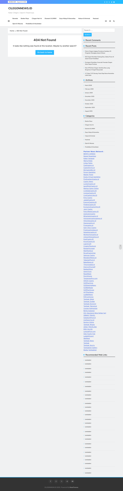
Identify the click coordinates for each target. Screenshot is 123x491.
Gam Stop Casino (90, 228)
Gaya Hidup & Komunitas (67, 18)
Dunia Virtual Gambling (92, 177)
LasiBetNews (88, 295)
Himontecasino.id (90, 221)
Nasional (96, 18)
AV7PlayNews (88, 292)
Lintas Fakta (88, 163)
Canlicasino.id (89, 165)
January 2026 (89, 93)
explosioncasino (89, 214)
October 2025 (89, 104)
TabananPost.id (89, 260)
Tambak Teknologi (90, 306)
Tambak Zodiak (89, 301)
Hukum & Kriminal (84, 18)
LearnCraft (87, 244)
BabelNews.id (88, 262)
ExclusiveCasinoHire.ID (92, 207)
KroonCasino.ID (89, 241)
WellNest (87, 338)
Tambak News (89, 341)
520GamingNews (90, 285)
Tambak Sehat (89, 299)
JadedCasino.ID (89, 200)
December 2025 (89, 96)
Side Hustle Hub (89, 334)
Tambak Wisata (89, 325)
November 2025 (89, 100)
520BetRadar (88, 288)
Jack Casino (88, 209)
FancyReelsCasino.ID (91, 211)
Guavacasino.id (89, 223)
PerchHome (88, 276)
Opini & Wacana (17, 24)
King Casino (88, 198)
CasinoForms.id (89, 168)
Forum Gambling (89, 172)
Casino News (88, 181)
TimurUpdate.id (89, 265)
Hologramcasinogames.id (93, 218)
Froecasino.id (88, 225)
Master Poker (88, 175)
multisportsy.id (89, 320)
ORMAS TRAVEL (89, 315)
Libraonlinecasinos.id (91, 237)
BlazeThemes (74, 487)
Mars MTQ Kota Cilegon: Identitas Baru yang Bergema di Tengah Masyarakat (97, 69)
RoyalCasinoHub (90, 253)
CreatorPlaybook (90, 246)
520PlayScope (89, 290)
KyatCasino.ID (89, 239)
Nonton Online (89, 322)
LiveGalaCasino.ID (90, 191)
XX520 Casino (89, 281)
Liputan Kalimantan (90, 308)
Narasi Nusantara (90, 156)
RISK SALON (88, 329)
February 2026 (89, 89)
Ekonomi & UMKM (50, 18)
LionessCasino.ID (90, 193)
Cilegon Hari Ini (37, 18)
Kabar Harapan (89, 158)
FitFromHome (88, 297)
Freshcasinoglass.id (91, 230)
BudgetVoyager (89, 248)
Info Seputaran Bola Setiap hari (95, 313)
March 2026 (88, 85)
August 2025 (88, 111)
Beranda (15, 18)
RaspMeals (87, 274)
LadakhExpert (89, 336)
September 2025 (90, 107)
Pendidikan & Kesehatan (33, 24)
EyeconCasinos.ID (90, 202)
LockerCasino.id (89, 184)
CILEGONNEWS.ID (20, 8)
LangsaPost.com (90, 331)
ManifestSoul (88, 251)
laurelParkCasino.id (90, 186)
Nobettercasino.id (90, 232)
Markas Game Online (91, 188)
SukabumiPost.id (90, 318)
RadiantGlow (88, 269)
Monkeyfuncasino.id (91, 235)
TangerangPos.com (90, 278)
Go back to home (44, 52)
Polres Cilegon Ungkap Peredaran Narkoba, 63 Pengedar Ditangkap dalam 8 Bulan (98, 52)
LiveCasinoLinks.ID (90, 195)
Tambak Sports (89, 345)
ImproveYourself (89, 267)
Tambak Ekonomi (90, 304)
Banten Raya (25, 18)
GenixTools (87, 271)
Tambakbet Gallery (90, 348)
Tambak (86, 343)
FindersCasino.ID (90, 205)
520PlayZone (88, 283)
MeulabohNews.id (90, 258)
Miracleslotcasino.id (91, 216)
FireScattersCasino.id (91, 179)
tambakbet (88, 360)
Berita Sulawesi (89, 311)
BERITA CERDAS (89, 154)
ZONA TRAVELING (90, 327)
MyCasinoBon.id (89, 170)
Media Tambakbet (90, 350)
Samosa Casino (89, 255)
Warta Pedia (88, 161)
